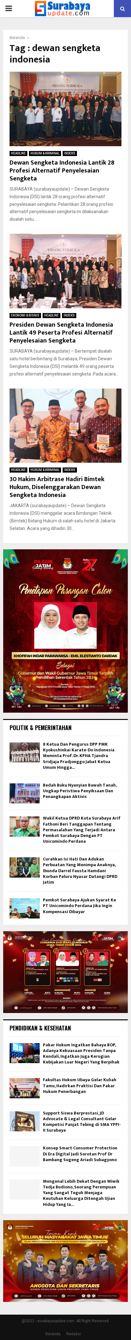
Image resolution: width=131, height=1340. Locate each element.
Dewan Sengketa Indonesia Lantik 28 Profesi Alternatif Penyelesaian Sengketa (62, 170)
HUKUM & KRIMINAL (45, 153)
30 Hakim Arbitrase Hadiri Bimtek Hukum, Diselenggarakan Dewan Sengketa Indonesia (57, 487)
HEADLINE (18, 153)
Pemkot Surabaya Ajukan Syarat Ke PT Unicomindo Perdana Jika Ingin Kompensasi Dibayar (79, 905)
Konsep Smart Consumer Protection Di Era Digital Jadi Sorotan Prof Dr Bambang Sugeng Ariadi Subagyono (80, 1153)
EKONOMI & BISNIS (25, 315)
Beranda (52, 1334)
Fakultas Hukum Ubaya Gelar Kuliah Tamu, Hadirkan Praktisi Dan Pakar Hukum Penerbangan (79, 1085)
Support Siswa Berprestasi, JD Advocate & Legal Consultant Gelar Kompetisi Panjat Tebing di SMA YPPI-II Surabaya (82, 1121)
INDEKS (69, 153)
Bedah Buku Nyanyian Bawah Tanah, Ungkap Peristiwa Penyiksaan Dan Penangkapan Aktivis (79, 790)
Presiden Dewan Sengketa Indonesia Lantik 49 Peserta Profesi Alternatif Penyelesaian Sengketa (61, 332)
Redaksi (73, 1334)
